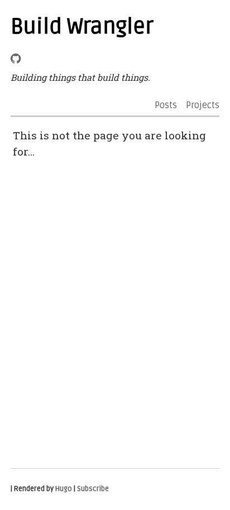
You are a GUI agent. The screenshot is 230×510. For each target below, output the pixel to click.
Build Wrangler (82, 27)
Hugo (63, 488)
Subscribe (93, 488)
